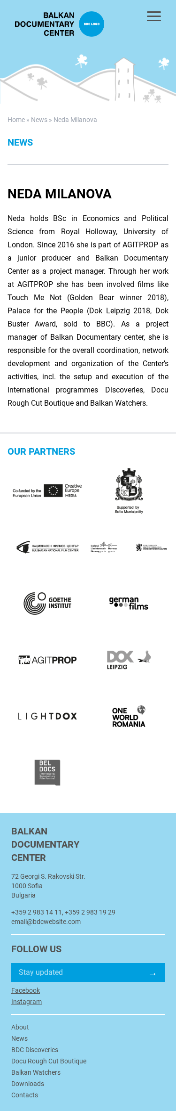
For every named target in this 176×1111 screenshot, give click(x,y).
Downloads (27, 1083)
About (20, 1027)
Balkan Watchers (36, 1072)
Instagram (26, 1001)
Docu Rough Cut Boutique (48, 1061)
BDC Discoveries (34, 1050)
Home (16, 119)
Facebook (25, 990)
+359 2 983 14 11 (36, 912)
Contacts (24, 1095)
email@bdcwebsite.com (46, 921)
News (39, 119)
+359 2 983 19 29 (90, 912)
